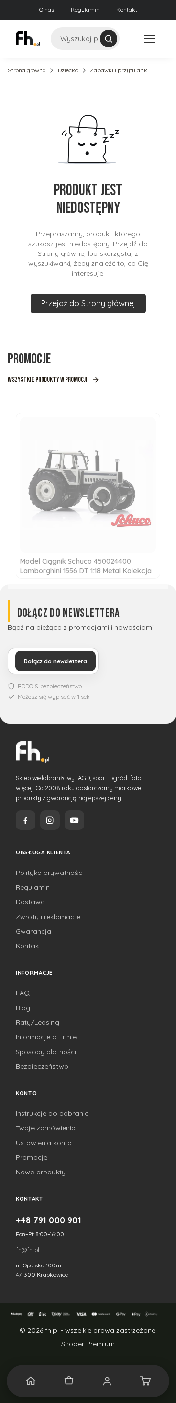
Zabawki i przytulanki (119, 70)
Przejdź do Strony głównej (88, 303)
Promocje (31, 1157)
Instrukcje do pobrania (52, 1113)
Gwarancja (33, 931)
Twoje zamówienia (46, 1128)
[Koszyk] (145, 1381)
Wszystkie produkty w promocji (47, 379)
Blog (23, 1007)
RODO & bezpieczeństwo (50, 686)
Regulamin (85, 9)
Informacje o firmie (46, 1037)
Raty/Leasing (37, 1022)
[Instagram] (50, 820)
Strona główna (27, 70)
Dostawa (30, 901)
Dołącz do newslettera (55, 661)
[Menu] (149, 38)
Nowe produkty (41, 1172)
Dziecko (68, 70)
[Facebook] (25, 820)
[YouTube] (74, 820)
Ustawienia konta (44, 1142)
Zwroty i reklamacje (48, 916)
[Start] (31, 1381)
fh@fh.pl (27, 1250)
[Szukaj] (108, 38)
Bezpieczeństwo (42, 1066)
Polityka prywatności (50, 872)
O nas (46, 9)
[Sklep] (69, 1381)
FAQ (23, 993)
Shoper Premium (88, 1343)
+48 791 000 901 (48, 1220)
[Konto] (107, 1381)
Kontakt (126, 9)
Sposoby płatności (46, 1051)
